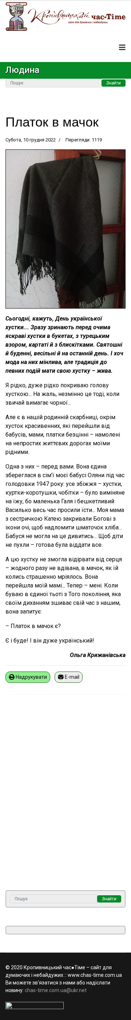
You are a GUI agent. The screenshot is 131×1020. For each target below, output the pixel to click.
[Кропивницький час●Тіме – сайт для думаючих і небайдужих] (65, 16)
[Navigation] (122, 47)
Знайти (113, 83)
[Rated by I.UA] (65, 1005)
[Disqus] (65, 797)
